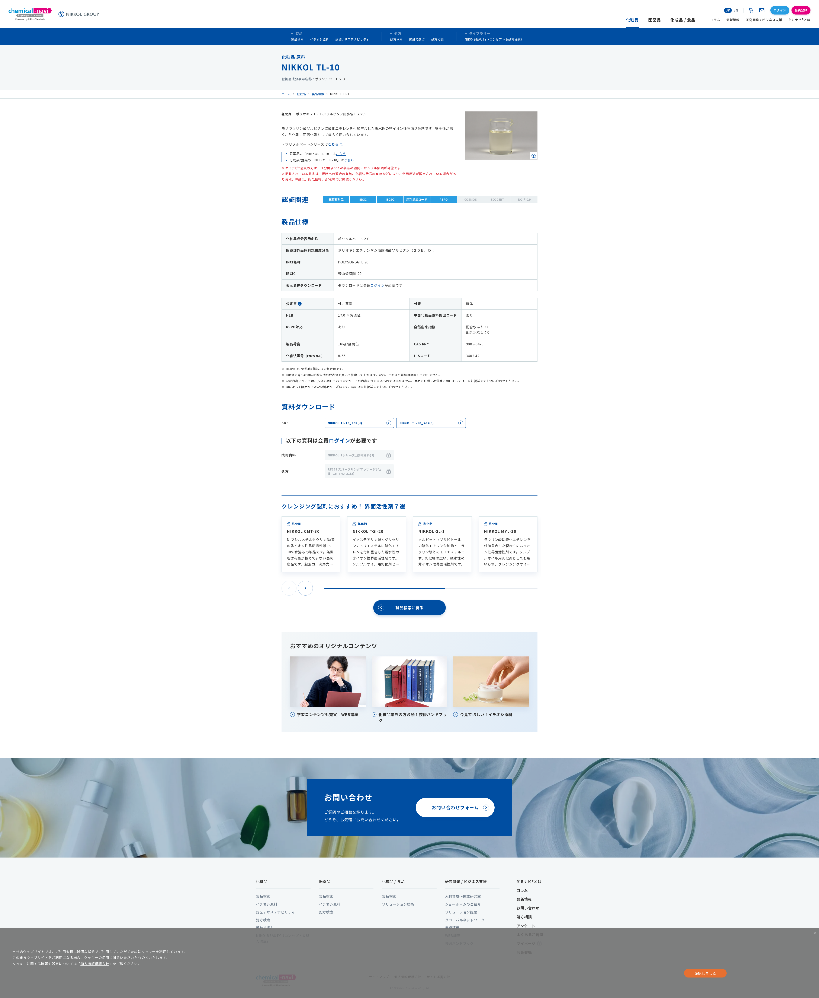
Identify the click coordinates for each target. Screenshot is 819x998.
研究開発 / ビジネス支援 (466, 881)
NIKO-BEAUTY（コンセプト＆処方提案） (494, 39)
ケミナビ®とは (529, 881)
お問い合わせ (528, 907)
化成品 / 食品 (393, 881)
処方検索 (396, 39)
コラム (522, 890)
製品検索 (297, 39)
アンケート (526, 925)
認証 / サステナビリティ (352, 39)
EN (736, 10)
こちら (333, 144)
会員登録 (801, 10)
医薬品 (325, 881)
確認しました (705, 973)
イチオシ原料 (319, 39)
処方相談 (437, 39)
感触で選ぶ (417, 39)
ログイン (377, 285)
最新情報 (524, 899)
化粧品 (261, 881)
